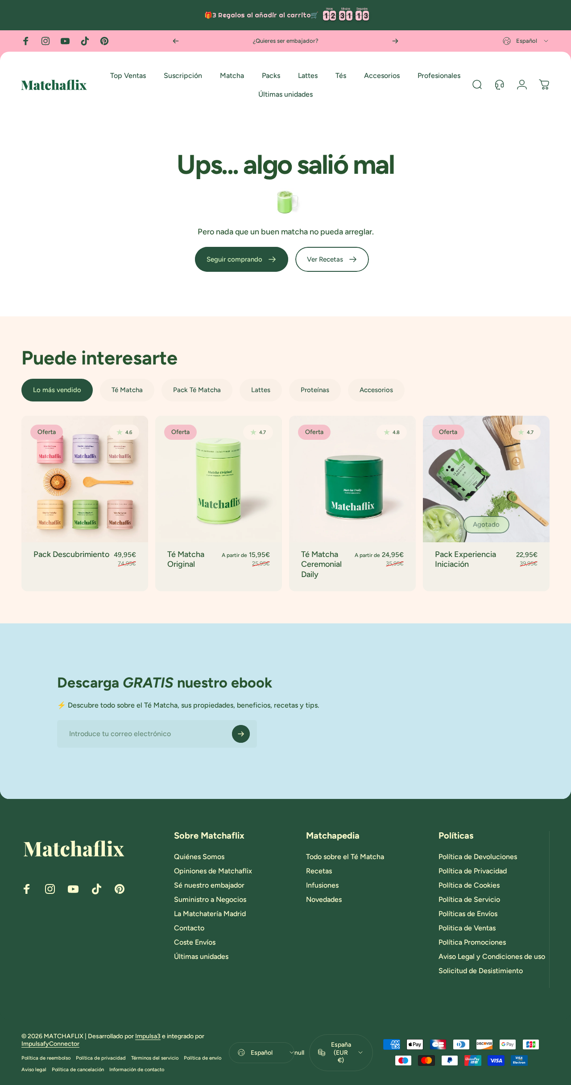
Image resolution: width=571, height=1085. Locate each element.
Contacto (189, 928)
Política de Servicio (469, 899)
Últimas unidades (201, 956)
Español (262, 1052)
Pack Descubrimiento (71, 554)
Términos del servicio (154, 1058)
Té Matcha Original (185, 559)
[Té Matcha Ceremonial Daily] (352, 479)
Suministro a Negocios (210, 899)
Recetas (319, 871)
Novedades (324, 899)
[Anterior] (176, 41)
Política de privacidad (101, 1058)
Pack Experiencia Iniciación (465, 559)
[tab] (57, 390)
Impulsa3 (148, 1036)
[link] (241, 259)
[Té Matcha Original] (218, 479)
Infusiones (322, 885)
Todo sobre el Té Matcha (345, 856)
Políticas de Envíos (468, 913)
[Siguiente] (395, 41)
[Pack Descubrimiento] (84, 479)
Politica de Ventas (467, 928)
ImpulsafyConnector (50, 1044)
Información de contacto (136, 1069)
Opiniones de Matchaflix (213, 871)
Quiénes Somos (199, 856)
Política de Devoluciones (478, 856)
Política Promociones (472, 942)
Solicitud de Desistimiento (481, 970)
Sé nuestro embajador (209, 885)
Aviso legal (33, 1069)
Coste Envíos (194, 942)
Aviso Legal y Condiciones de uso (492, 956)
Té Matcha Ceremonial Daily (321, 564)
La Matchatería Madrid (210, 913)
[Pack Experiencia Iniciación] (486, 479)
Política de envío (202, 1058)
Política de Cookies (469, 885)
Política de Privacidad (473, 871)
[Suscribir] (241, 734)
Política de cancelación (78, 1069)
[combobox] (526, 41)
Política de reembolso (45, 1058)
